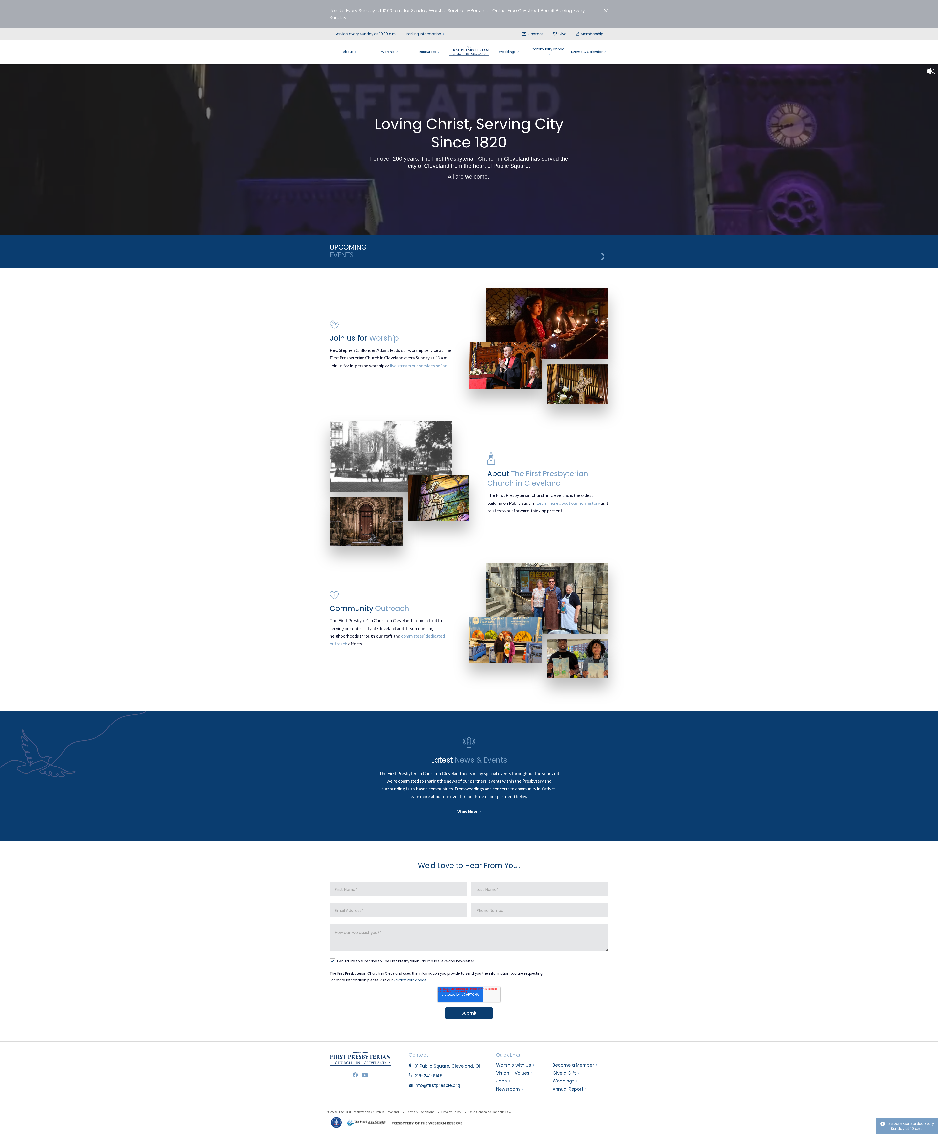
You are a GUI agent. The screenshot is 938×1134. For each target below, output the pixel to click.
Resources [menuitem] (428, 51)
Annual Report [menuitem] (568, 1089)
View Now (467, 812)
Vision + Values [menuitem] (512, 1073)
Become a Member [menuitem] (573, 1065)
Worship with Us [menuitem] (513, 1065)
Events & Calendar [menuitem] (587, 51)
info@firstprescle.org (437, 1085)
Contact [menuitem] (535, 33)
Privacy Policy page (410, 980)
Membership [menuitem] (592, 33)
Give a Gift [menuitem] (564, 1073)
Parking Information (423, 33)
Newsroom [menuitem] (508, 1089)
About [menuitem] (348, 51)
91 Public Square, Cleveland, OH (449, 1066)
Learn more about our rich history (568, 503)
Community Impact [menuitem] (549, 49)
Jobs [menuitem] (501, 1081)
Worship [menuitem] (388, 51)
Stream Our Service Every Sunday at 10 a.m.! (910, 1126)
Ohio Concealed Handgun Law (489, 1112)
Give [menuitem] (562, 33)
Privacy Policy (451, 1112)
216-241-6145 (429, 1076)
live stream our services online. (419, 365)
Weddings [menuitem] (507, 51)
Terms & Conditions (420, 1112)
